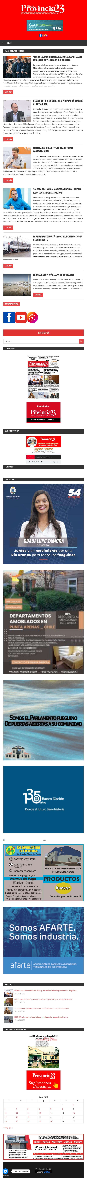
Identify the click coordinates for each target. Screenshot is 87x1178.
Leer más (8, 92)
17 (6, 1117)
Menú (9, 43)
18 (17, 1117)
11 (17, 1113)
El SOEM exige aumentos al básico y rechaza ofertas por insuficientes (41, 1017)
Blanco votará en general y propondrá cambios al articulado (58, 102)
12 (28, 1113)
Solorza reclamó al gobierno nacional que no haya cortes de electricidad (57, 191)
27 (40, 1121)
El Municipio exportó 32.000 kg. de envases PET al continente (57, 238)
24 (6, 1121)
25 (17, 1121)
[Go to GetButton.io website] (5, 1175)
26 (28, 1121)
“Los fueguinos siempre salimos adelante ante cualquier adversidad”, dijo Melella (57, 58)
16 (74, 1113)
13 (40, 1113)
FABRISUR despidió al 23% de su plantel (53, 274)
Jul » (11, 1127)
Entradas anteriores (11, 304)
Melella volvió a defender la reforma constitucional (53, 150)
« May (5, 1127)
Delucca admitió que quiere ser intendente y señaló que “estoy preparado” (43, 999)
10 (6, 1113)
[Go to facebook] (5, 1171)
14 (51, 1113)
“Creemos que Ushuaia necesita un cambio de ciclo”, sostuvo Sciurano (41, 1008)
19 (28, 1117)
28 (51, 1121)
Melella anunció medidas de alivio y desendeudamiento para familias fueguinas (45, 990)
